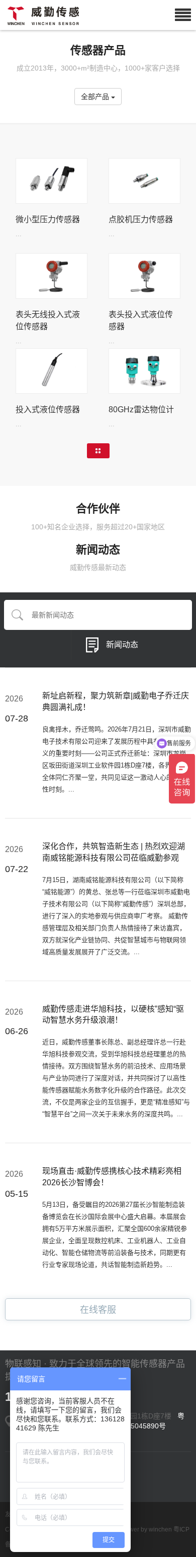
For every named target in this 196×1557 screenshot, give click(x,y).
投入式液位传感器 (48, 409)
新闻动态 (122, 644)
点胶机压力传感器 (141, 219)
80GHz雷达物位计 (141, 409)
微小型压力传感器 (48, 219)
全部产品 (96, 97)
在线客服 (98, 1310)
